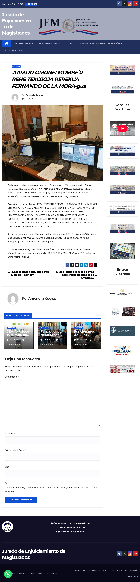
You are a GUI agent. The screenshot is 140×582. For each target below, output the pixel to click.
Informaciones (48, 43)
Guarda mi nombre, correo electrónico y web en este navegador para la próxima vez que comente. (51, 489)
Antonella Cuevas (34, 95)
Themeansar (51, 573)
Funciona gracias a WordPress (15, 573)
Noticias (16, 66)
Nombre (10, 433)
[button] (136, 47)
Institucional (23, 43)
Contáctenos (14, 50)
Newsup (39, 573)
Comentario (12, 376)
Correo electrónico (15, 450)
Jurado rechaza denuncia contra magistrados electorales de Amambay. (74, 274)
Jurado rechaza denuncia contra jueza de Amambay (30, 273)
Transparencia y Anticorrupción (99, 43)
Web (7, 466)
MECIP (69, 43)
